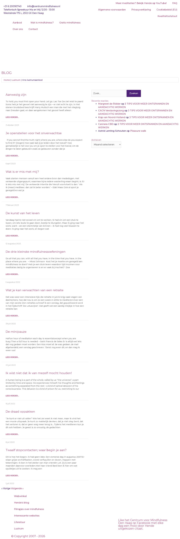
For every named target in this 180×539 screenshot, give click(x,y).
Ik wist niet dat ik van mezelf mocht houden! (39, 373)
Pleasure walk (138, 131)
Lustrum (19, 528)
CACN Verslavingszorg (111, 110)
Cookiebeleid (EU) (167, 9)
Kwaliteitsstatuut (167, 16)
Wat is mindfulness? (42, 22)
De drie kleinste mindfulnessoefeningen (36, 251)
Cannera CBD (105, 124)
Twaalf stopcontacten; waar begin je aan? (36, 450)
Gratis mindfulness (70, 22)
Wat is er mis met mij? (22, 171)
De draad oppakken (20, 411)
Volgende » (17, 488)
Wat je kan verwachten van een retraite (34, 290)
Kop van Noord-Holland (111, 117)
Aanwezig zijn (16, 94)
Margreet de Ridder (109, 103)
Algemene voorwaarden (112, 9)
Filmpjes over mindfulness (29, 509)
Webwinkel (20, 496)
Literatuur (19, 522)
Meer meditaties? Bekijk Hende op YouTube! (141, 3)
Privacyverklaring (141, 9)
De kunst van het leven (23, 213)
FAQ (174, 3)
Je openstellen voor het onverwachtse (34, 133)
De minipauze (16, 331)
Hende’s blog (21, 502)
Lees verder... (12, 117)
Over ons (18, 29)
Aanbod (17, 22)
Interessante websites (27, 515)
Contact (33, 29)
